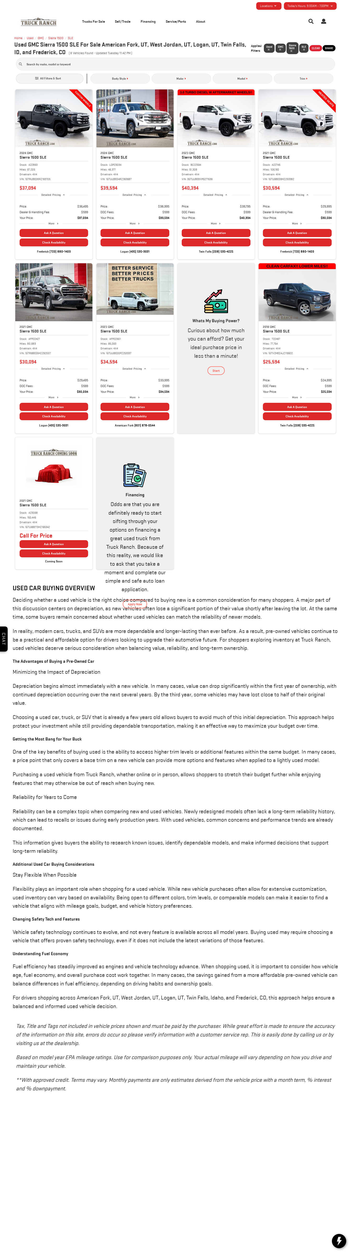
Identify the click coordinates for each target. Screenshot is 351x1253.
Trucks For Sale (93, 21)
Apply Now (135, 604)
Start (216, 371)
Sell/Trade (122, 21)
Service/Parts (176, 21)
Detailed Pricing (51, 194)
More (51, 223)
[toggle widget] (339, 1241)
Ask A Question (54, 233)
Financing (148, 21)
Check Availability (53, 242)
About (200, 21)
